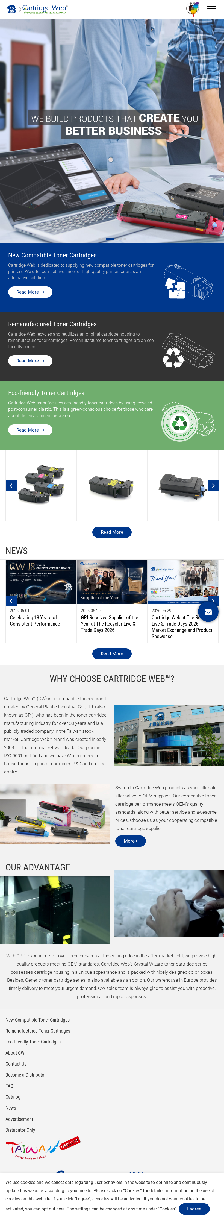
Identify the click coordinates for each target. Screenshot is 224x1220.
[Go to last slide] (11, 485)
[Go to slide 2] (103, 239)
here (60, 1209)
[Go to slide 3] (107, 239)
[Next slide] (213, 485)
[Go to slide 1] (99, 239)
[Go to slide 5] (121, 239)
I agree (194, 1209)
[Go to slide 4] (114, 239)
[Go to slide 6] (124, 239)
